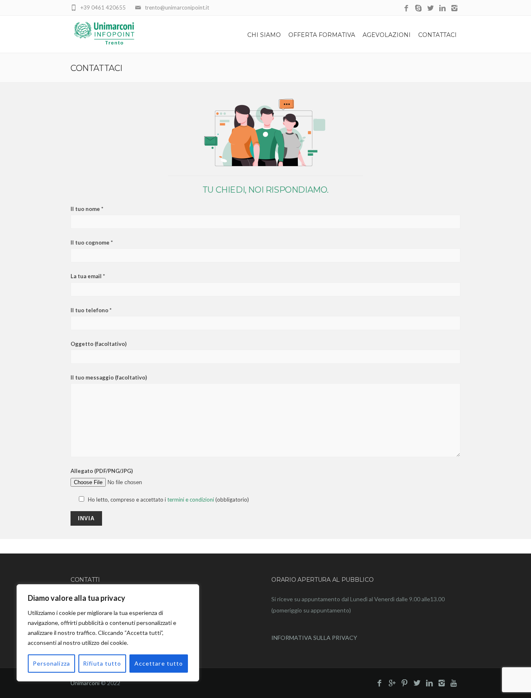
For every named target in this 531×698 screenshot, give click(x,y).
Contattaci (437, 35)
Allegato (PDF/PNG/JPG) (102, 471)
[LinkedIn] (442, 8)
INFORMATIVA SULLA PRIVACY (314, 637)
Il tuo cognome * (92, 242)
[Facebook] (406, 8)
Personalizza (51, 663)
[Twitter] (430, 8)
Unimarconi (85, 682)
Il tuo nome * (87, 209)
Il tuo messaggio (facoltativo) (109, 377)
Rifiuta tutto (102, 663)
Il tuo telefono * (91, 310)
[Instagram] (454, 8)
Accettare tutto (158, 663)
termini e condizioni (190, 499)
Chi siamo (264, 35)
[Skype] (418, 8)
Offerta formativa (321, 35)
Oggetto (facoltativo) (99, 343)
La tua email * (88, 276)
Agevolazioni (387, 35)
